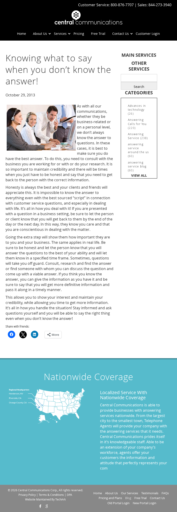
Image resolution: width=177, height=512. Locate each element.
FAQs (165, 493)
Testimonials (149, 493)
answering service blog (137, 164)
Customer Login (148, 33)
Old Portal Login (118, 503)
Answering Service (136, 136)
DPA (69, 495)
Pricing (79, 33)
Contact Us (120, 33)
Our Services (129, 493)
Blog (128, 498)
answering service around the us (138, 148)
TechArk (60, 499)
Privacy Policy (27, 495)
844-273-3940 (159, 4)
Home (21, 33)
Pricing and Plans (110, 498)
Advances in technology (137, 107)
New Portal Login (144, 503)
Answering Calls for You (137, 121)
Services (60, 33)
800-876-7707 (123, 4)
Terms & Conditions (51, 495)
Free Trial (98, 33)
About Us (40, 33)
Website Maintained (38, 499)
